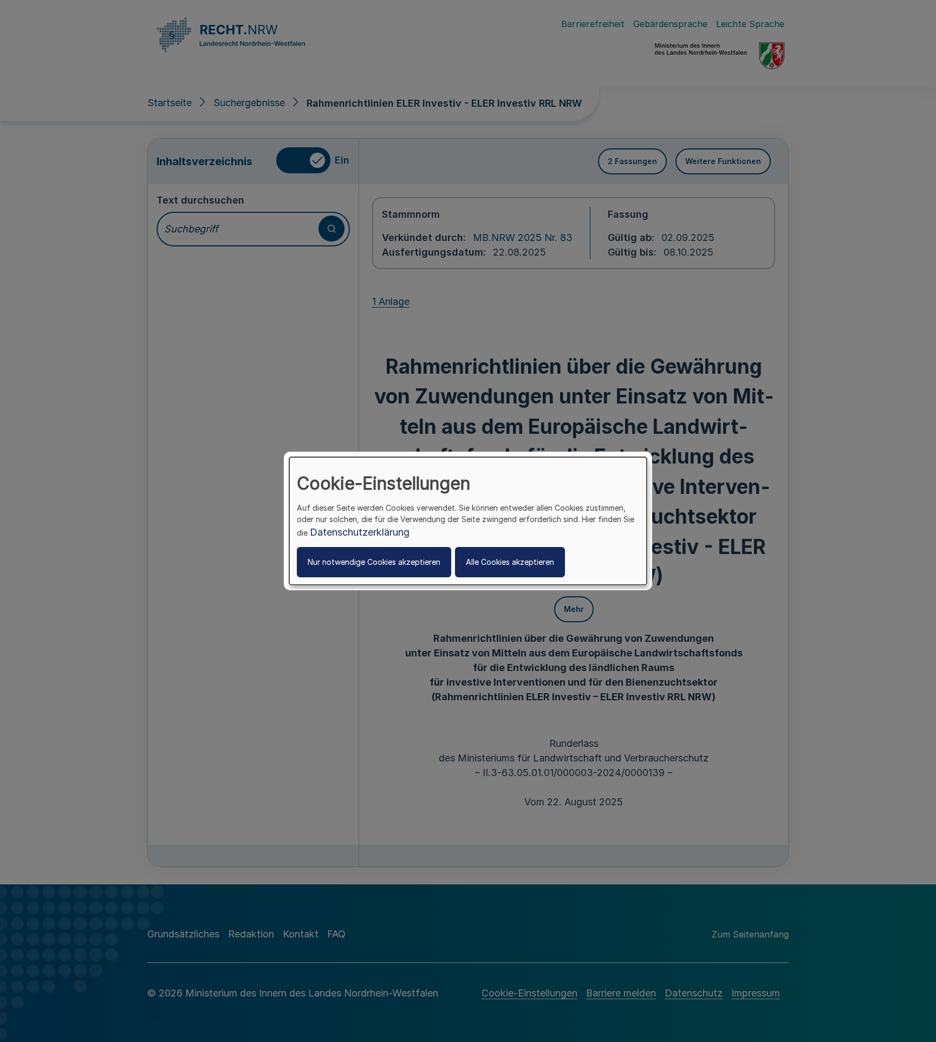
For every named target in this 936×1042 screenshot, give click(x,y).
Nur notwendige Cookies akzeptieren (374, 561)
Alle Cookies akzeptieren (510, 561)
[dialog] (468, 521)
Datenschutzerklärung (360, 532)
